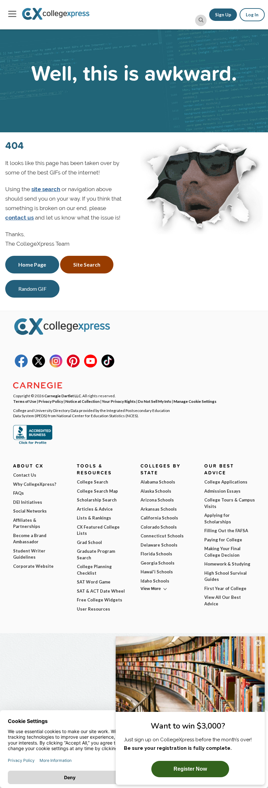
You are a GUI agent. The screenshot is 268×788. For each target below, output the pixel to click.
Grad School (89, 542)
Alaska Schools (156, 491)
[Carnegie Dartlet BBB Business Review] (32, 443)
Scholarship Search (97, 499)
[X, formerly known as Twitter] (38, 366)
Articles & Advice (95, 509)
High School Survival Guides (225, 576)
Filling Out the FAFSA (226, 530)
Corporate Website (33, 566)
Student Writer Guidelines (29, 554)
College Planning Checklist (94, 570)
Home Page (32, 264)
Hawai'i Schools (157, 571)
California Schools (159, 517)
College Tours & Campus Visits (229, 503)
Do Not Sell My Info (154, 401)
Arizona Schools (157, 499)
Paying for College (223, 539)
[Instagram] (56, 366)
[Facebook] (21, 366)
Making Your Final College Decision (222, 552)
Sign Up (223, 14)
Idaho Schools (155, 580)
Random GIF (32, 289)
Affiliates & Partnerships (26, 523)
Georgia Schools (158, 563)
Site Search (86, 264)
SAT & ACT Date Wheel (101, 591)
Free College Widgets (99, 599)
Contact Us (24, 475)
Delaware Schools (159, 545)
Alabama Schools (158, 481)
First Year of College (225, 588)
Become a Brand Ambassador (29, 539)
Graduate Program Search (96, 554)
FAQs (18, 493)
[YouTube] (90, 366)
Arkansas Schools (159, 509)
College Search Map (97, 491)
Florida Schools (156, 553)
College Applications (225, 481)
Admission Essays (222, 491)
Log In (252, 14)
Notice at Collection (82, 401)
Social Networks (30, 511)
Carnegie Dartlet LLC (62, 395)
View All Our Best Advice (222, 600)
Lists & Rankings (94, 517)
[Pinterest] (73, 366)
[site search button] (201, 20)
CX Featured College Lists (98, 530)
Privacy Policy (51, 401)
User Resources (93, 609)
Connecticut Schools (162, 535)
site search (45, 189)
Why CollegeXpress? (34, 484)
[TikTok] (108, 366)
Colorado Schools (159, 527)
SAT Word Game (93, 581)
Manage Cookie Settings (195, 401)
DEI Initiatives (27, 502)
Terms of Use (24, 401)
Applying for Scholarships (217, 518)
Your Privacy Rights (119, 401)
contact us (19, 217)
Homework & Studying (227, 563)
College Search (92, 481)
